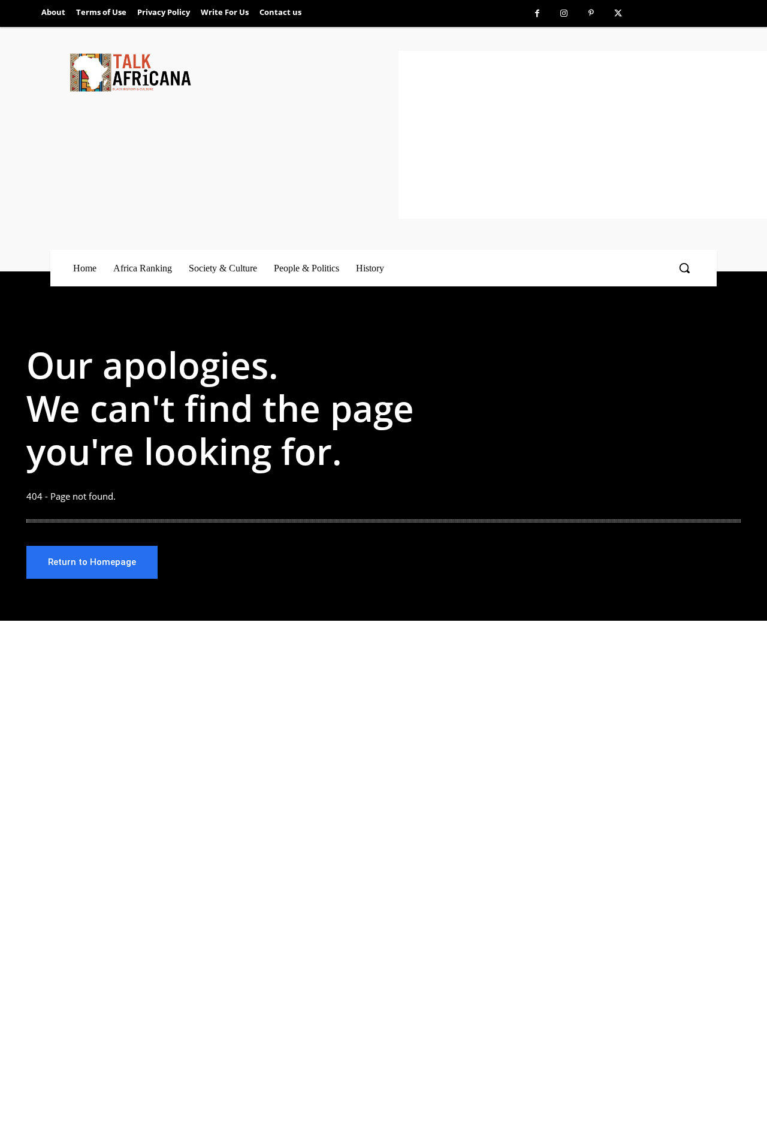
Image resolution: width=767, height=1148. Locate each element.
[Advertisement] (582, 135)
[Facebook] (537, 13)
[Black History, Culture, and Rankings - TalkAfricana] (231, 72)
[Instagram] (564, 13)
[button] (684, 268)
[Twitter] (618, 13)
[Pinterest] (591, 13)
